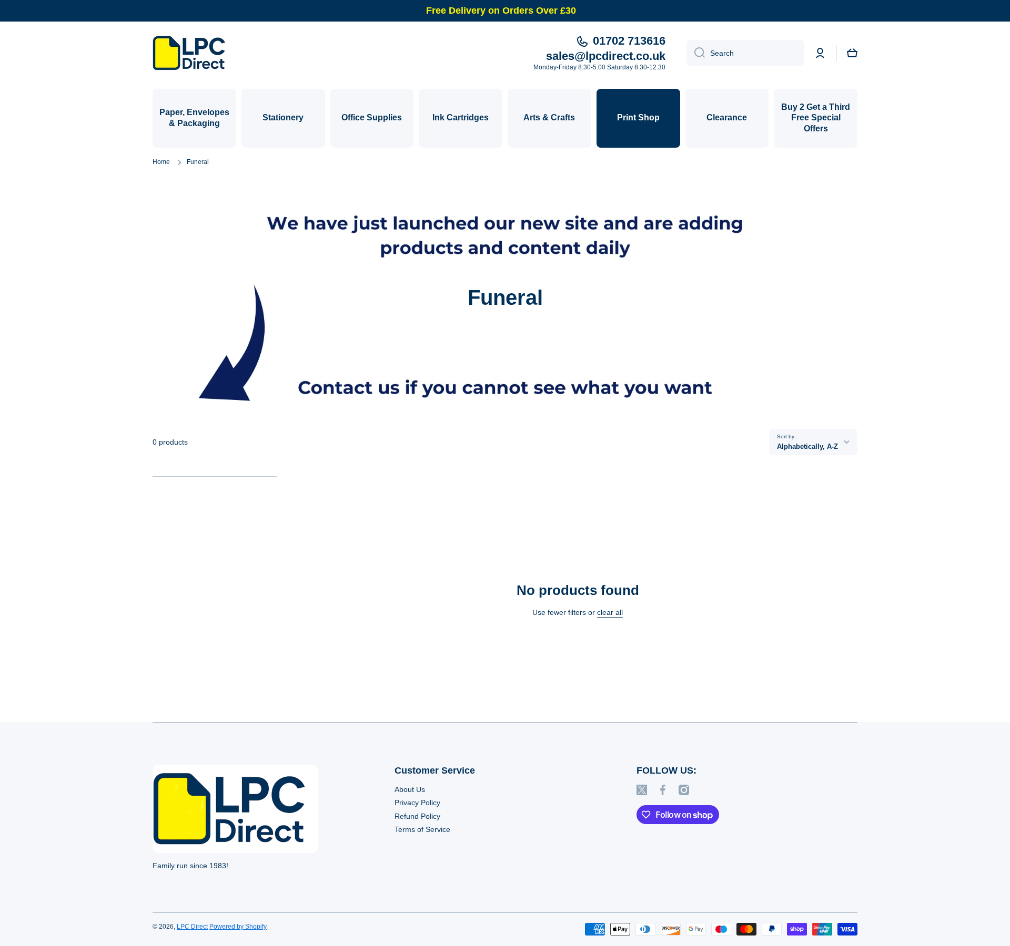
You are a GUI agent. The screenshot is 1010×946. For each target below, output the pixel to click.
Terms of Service (422, 829)
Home (161, 162)
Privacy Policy (417, 802)
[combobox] (745, 53)
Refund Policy (417, 816)
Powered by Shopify (238, 926)
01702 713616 (629, 40)
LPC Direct (192, 926)
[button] (852, 53)
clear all (610, 612)
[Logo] (192, 53)
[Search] (695, 53)
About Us (410, 789)
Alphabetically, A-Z (807, 446)
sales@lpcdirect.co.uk (605, 56)
